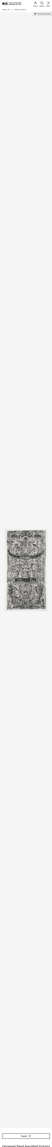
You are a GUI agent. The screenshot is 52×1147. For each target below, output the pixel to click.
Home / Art (6, 10)
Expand (24, 1136)
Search (41, 6)
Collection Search (20, 10)
